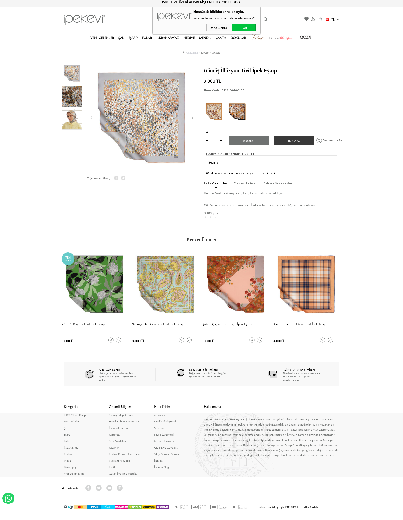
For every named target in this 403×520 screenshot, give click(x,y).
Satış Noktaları (117, 441)
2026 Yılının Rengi (75, 415)
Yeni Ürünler (71, 421)
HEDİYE (189, 37)
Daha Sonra (218, 28)
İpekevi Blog (161, 467)
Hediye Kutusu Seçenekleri (125, 454)
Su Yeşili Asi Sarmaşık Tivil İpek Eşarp (158, 324)
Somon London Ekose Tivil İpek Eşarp (299, 324)
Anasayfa (159, 415)
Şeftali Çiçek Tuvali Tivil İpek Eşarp (227, 324)
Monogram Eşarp (74, 473)
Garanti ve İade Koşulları (123, 473)
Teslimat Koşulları (119, 461)
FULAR (147, 37)
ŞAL (121, 37)
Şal (65, 428)
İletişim (158, 461)
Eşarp (67, 434)
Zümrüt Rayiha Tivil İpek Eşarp (83, 324)
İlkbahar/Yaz (71, 448)
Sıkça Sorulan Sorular (167, 454)
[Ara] (265, 19)
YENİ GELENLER (102, 37)
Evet (243, 28)
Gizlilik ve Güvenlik (166, 448)
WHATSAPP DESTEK (8, 498)
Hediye (68, 454)
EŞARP (133, 37)
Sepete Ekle (248, 140)
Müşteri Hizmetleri (165, 441)
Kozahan (114, 448)
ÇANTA (221, 37)
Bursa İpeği (70, 467)
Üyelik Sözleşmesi (165, 421)
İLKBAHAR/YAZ (167, 37)
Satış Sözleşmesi (164, 434)
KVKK (112, 467)
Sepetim (159, 428)
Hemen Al (294, 140)
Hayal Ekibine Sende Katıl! (124, 421)
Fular (67, 441)
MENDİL (205, 37)
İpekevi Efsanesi (118, 428)
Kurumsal (114, 434)
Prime (67, 461)
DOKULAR (238, 37)
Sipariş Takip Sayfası (121, 415)
